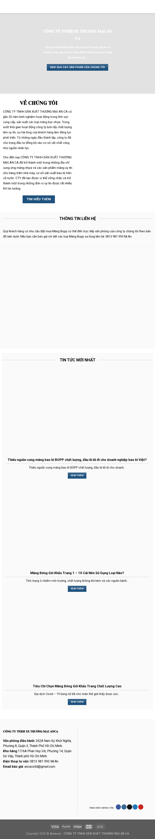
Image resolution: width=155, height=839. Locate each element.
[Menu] (5, 6)
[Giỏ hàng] (150, 6)
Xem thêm (77, 475)
